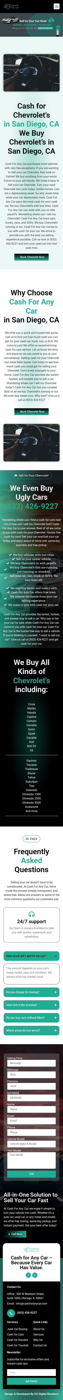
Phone (11, 1127)
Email (10, 1116)
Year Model (14, 1150)
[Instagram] (34, 1275)
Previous (12, 1081)
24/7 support (31, 921)
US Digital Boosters (46, 1394)
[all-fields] (13, 1093)
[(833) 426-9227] (11, 1313)
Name (11, 1104)
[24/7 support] (32, 914)
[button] (56, 6)
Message (12, 1069)
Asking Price (14, 1058)
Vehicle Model (15, 1139)
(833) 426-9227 (27, 1312)
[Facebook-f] (28, 1275)
